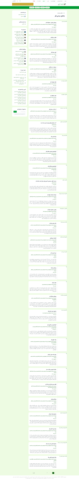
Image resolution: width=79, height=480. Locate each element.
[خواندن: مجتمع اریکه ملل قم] (63, 413)
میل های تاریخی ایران (51, 387)
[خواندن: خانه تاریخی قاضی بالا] (63, 456)
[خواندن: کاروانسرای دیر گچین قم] (62, 330)
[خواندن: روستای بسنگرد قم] (64, 295)
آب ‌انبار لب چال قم (52, 109)
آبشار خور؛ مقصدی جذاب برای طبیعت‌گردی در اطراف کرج (20, 92)
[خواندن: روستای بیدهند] (62, 273)
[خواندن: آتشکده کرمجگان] (63, 237)
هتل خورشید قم (53, 82)
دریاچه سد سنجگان (52, 67)
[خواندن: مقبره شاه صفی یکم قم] (62, 359)
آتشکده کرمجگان (53, 238)
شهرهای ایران (53, 1)
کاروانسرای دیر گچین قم (51, 325)
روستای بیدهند (53, 268)
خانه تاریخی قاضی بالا (52, 457)
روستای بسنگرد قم (53, 296)
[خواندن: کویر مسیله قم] (62, 57)
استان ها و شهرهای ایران (50, 24)
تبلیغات (34, 1)
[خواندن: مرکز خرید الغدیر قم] (63, 428)
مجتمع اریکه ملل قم (52, 414)
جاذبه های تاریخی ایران (44, 39)
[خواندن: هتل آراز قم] (62, 287)
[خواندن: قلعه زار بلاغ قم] (62, 42)
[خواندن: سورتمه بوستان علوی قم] (63, 193)
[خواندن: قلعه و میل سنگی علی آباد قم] (62, 389)
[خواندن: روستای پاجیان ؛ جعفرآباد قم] (64, 21)
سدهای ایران (32, 69)
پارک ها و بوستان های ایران (43, 341)
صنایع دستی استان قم (52, 311)
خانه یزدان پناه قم (53, 223)
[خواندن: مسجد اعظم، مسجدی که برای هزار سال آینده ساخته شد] (65, 180)
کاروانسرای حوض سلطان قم (51, 151)
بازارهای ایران (45, 138)
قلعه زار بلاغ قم (53, 37)
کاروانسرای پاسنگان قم (52, 166)
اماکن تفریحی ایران (44, 196)
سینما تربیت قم (53, 253)
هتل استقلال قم (53, 95)
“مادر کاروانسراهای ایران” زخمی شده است (48, 123)
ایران (65, 1)
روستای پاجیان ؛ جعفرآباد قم (51, 22)
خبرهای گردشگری (54, 124)
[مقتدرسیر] (22, 4)
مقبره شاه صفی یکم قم (52, 354)
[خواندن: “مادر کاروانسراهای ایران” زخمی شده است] (63, 122)
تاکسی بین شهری (37, 7)
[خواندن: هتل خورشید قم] (64, 81)
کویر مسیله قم (53, 52)
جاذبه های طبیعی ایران (44, 54)
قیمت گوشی (24, 24)
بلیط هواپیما (42, 7)
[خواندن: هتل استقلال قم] (64, 94)
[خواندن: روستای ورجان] (62, 404)
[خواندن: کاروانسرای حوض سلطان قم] (62, 156)
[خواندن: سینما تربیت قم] (64, 252)
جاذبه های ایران (60, 1)
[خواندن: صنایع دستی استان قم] (64, 310)
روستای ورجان (53, 399)
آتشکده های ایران (54, 240)
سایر (48, 1)
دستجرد (32, 298)
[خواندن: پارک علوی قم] (62, 344)
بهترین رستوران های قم (52, 209)
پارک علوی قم (53, 340)
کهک (54, 241)
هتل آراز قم (54, 283)
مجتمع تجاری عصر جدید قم (51, 444)
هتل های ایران (44, 83)
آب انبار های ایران (54, 111)
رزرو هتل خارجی (32, 7)
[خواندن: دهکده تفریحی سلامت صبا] (62, 374)
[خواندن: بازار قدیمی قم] (64, 135)
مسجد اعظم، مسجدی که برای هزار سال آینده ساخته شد (46, 181)
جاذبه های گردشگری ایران (37, 24)
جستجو (15, 111)
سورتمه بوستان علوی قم (52, 195)
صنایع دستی (45, 313)
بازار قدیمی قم (53, 136)
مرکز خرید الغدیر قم (52, 429)
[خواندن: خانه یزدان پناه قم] (64, 222)
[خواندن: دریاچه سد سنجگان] (62, 72)
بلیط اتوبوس (47, 7)
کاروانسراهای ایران (53, 154)
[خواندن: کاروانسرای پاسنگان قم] (62, 171)
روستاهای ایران (54, 299)
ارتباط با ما (39, 1)
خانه (64, 13)
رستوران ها (45, 211)
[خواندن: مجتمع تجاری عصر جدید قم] (62, 442)
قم (54, 25)
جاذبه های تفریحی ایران (44, 24)
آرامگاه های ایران (54, 356)
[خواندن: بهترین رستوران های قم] (63, 208)
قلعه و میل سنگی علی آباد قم (51, 384)
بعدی (33, 473)
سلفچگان (55, 70)
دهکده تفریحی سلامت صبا (51, 369)
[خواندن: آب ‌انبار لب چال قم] (64, 108)
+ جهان (44, 1)
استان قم (55, 24)
